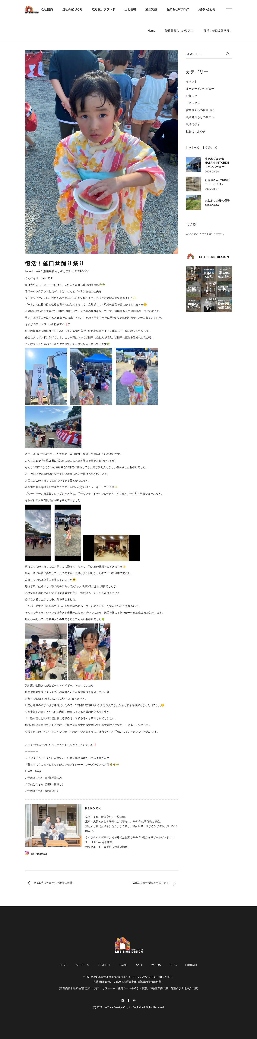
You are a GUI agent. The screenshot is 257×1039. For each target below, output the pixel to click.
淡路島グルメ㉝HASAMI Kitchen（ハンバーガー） (217, 162)
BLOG (173, 965)
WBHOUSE (192, 234)
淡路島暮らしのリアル (179, 30)
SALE (139, 965)
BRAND (123, 965)
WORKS (156, 965)
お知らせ (191, 95)
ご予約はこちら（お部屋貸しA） (44, 777)
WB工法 (207, 234)
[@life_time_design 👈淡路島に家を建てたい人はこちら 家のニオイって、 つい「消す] (224, 273)
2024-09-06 (82, 271)
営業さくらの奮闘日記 (200, 110)
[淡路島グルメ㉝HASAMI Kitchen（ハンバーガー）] (193, 164)
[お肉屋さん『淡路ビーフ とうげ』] (193, 184)
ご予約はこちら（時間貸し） (42, 790)
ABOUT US (82, 965)
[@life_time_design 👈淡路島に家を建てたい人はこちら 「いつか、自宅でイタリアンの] (193, 273)
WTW (218, 234)
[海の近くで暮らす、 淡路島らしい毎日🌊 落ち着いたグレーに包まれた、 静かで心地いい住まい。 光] (208, 304)
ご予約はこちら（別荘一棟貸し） (45, 784)
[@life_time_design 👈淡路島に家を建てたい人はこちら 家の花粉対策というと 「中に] (224, 304)
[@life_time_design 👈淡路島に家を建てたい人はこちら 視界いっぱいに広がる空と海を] (224, 288)
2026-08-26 (212, 205)
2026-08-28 (212, 171)
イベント (191, 81)
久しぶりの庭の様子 (217, 200)
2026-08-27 (212, 188)
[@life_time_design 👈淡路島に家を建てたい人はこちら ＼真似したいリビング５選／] (193, 304)
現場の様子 (193, 124)
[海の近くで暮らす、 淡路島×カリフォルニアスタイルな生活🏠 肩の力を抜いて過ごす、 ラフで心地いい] (208, 288)
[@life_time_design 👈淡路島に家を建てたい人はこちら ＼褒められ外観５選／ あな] (208, 273)
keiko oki (34, 271)
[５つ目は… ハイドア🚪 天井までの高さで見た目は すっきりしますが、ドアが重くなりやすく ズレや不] (193, 288)
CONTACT (191, 965)
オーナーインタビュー (200, 88)
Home (151, 30)
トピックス (193, 102)
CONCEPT (104, 965)
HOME (63, 965)
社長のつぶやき (196, 131)
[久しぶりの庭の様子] (193, 202)
